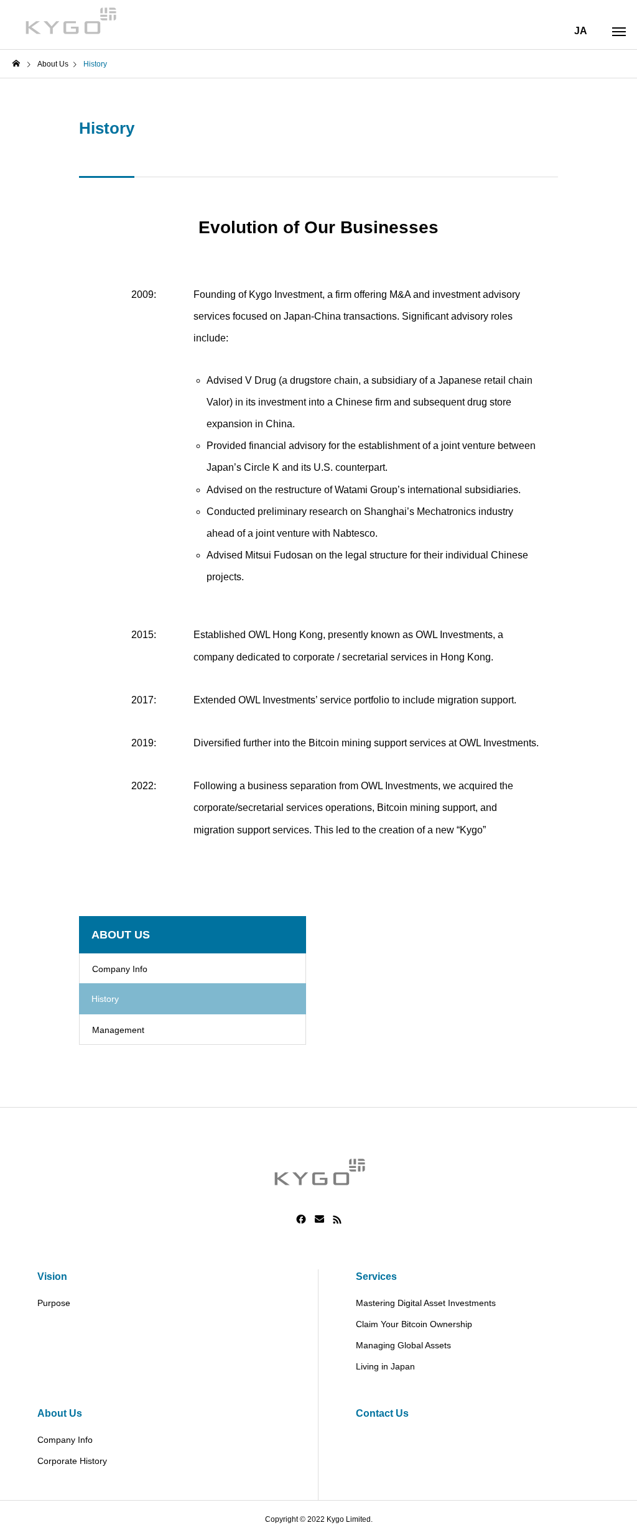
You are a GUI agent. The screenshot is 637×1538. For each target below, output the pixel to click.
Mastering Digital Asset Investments (426, 1303)
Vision (52, 1276)
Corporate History (72, 1461)
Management (118, 1030)
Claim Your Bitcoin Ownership (414, 1324)
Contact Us (382, 1413)
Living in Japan (385, 1366)
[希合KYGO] (70, 18)
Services (376, 1276)
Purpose (53, 1303)
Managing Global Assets (403, 1345)
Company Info (119, 969)
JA (580, 30)
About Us (59, 1413)
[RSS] (337, 1219)
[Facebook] (301, 1219)
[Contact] (319, 1219)
